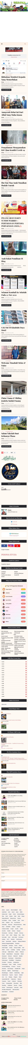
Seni (3, 977)
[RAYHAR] (24, 545)
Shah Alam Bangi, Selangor (7, 651)
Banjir (10, 914)
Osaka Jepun (10, 958)
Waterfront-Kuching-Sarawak (6, 653)
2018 (14, 679)
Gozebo (16, 928)
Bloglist (16, 571)
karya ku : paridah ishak (7, 748)
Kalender (13, 939)
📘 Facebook (14, 521)
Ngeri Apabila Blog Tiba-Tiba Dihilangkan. (16, 1027)
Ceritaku (14, 920)
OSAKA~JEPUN (4, 646)
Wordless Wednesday (6, 989)
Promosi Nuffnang (6, 966)
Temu (3, 983)
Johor (15, 634)
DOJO (3, 922)
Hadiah (8, 930)
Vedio (21, 987)
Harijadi (16, 932)
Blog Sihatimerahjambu (7, 777)
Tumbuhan (10, 985)
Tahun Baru (13, 979)
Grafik (21, 928)
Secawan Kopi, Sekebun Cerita (8, 787)
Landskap (13, 949)
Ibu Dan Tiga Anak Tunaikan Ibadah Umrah (14, 184)
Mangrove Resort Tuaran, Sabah (20, 642)
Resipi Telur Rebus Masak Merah (14, 1005)
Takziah (19, 979)
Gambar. (18, 926)
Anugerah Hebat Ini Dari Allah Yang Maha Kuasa (12, 113)
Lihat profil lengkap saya (12, 511)
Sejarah (16, 974)
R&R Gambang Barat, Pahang (19, 648)
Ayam (17, 912)
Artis (9, 912)
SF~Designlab (17, 841)
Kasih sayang (19, 939)
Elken (24, 924)
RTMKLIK (16, 845)
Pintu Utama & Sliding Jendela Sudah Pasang (11, 399)
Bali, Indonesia (4, 631)
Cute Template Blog (5, 843)
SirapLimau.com (5, 757)
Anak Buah (4, 912)
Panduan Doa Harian (6, 575)
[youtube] (17, 545)
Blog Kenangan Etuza (19, 631)
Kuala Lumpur (4, 636)
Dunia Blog (4, 924)
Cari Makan (4, 920)
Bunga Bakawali (5, 918)
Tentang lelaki (9, 983)
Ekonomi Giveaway (18, 924)
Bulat (19, 916)
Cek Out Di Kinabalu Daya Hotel (12, 328)
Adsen (3, 909)
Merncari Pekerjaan (18, 573)
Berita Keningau (20, 914)
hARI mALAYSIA (16, 989)
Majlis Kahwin (11, 951)
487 (12, 452)
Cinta (19, 920)
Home (14, 1034)
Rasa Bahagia (10, 968)
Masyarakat (16, 953)
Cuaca (22, 920)
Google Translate (5, 549)
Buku (15, 916)
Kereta (16, 945)
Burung (19, 918)
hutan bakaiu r (5, 991)
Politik (14, 964)
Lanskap (18, 949)
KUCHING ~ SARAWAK (19, 637)
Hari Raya (11, 932)
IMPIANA (16, 999)
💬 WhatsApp (14, 524)
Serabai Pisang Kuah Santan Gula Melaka (11, 720)
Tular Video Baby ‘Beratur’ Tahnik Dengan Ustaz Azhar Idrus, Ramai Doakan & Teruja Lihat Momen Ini (14, 759)
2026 (14, 661)
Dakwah (7, 922)
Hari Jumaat (4, 932)
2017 (14, 681)
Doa (12, 922)
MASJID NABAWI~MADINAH (7, 645)
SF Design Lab (14, 1036)
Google (12, 928)
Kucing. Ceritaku (17, 947)
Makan (16, 951)
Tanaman (4, 981)
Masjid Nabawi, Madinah (19, 643)
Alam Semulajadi (14, 909)
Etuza (2, 82)
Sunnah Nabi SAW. (5, 979)
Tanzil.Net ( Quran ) (5, 564)
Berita (14, 914)
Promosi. (13, 966)
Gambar (13, 926)
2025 (14, 664)
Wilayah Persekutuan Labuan (19, 654)
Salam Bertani (5, 974)
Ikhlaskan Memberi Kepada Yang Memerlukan (13, 78)
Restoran (4, 970)
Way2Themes (23, 1036)
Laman (7, 949)
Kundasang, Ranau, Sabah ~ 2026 (7, 638)
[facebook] (4, 545)
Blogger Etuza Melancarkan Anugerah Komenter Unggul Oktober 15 (15, 829)
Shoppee (15, 977)
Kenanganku (4, 945)
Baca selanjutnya (6, 89)
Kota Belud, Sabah (18, 636)
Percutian (4, 962)
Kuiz (23, 947)
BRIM (21, 912)
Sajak (22, 972)
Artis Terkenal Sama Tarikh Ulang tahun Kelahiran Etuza (16, 818)
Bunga (23, 916)
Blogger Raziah (17, 998)
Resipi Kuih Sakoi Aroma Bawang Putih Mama (17, 801)
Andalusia (3, 571)
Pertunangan (4, 964)
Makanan (22, 951)
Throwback (16, 983)
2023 (14, 668)
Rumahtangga (5, 972)
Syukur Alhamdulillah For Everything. (15, 795)
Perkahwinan (16, 962)
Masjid (3, 953)
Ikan (20, 935)
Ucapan (20, 985)
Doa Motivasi (17, 922)
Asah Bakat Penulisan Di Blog (12, 259)
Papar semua (14, 57)
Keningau (11, 945)
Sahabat (11, 972)
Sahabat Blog (17, 972)
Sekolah (20, 974)
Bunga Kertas (13, 918)
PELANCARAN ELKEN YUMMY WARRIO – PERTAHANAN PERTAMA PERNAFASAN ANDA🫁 (12, 222)
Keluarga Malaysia (22, 941)
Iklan (23, 935)
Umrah (3, 987)
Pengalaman (18, 960)
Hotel (11, 935)
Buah (7, 916)
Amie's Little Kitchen (6, 713)
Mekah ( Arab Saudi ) (19, 645)
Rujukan (9, 970)
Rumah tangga (15, 970)
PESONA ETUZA (9, 554)
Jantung (3, 939)
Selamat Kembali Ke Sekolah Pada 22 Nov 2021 (13, 293)
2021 (14, 672)
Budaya (11, 916)
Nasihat (20, 956)
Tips (21, 983)
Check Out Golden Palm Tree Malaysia (10, 783)
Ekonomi (10, 924)
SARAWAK (16, 649)
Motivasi (10, 956)
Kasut (3, 941)
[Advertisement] (14, 28)
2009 (14, 696)
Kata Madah (8, 941)
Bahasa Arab (4, 914)
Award (13, 912)
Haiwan (13, 930)
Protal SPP (16, 575)
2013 (14, 690)
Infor (9, 937)
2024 (14, 666)
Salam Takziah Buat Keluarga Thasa (10, 434)
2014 (14, 687)
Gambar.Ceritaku (5, 928)
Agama (16, 846)
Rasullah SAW (17, 968)
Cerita (9, 920)
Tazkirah (14, 981)
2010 (14, 694)
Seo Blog (16, 838)
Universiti (16, 987)
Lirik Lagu (4, 951)
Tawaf (9, 981)
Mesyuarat (4, 956)
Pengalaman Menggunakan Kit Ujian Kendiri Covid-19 (13, 148)
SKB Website (16, 840)
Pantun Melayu (18, 958)
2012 (14, 692)
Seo (6, 977)
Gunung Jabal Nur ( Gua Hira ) (6, 633)
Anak (20, 909)
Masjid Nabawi (10, 953)
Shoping (10, 977)
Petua (10, 964)
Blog (3, 916)
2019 (14, 677)
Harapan (18, 930)
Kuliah (3, 949)
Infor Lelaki (14, 937)
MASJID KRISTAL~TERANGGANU (6, 643)
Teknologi (19, 981)
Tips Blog (4, 985)
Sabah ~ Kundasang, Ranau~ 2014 (5, 649)
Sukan (20, 977)
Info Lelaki (4, 937)
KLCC (8, 939)
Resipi (23, 968)
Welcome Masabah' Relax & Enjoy (13, 364)
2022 (14, 670)
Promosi (19, 964)
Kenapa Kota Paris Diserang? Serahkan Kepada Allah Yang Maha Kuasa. (16, 812)
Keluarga (14, 941)
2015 (14, 685)
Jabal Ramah (17, 633)
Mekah (22, 953)
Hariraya (21, 932)
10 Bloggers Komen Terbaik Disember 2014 (16, 806)
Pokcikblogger (5, 724)
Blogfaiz (3, 845)
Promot (18, 966)
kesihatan (12, 991)
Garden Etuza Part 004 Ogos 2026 (14, 1016)
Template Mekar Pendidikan (5, 839)
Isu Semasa (21, 937)
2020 (14, 674)
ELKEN (15, 843)
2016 (14, 683)
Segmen (11, 974)
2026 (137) (4, 704)
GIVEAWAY (8, 926)
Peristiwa (10, 962)
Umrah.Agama (10, 987)
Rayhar (3, 576)
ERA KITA (3, 841)
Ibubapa (15, 935)
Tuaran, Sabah (17, 651)
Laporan (23, 949)
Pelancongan (4, 960)
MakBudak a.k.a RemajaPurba (8, 763)
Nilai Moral (4, 958)
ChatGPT (3, 573)
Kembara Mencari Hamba (7, 737)
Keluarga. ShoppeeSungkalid (8, 943)
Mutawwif (15, 956)
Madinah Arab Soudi (5, 640)
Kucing (10, 947)
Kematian (17, 943)
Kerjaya (20, 945)
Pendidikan (11, 960)
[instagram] (11, 545)
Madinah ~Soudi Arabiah (19, 639)
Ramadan (4, 968)
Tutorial (15, 985)
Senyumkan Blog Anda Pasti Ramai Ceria (16, 822)
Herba (3, 935)
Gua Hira (4, 930)
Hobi (7, 935)
